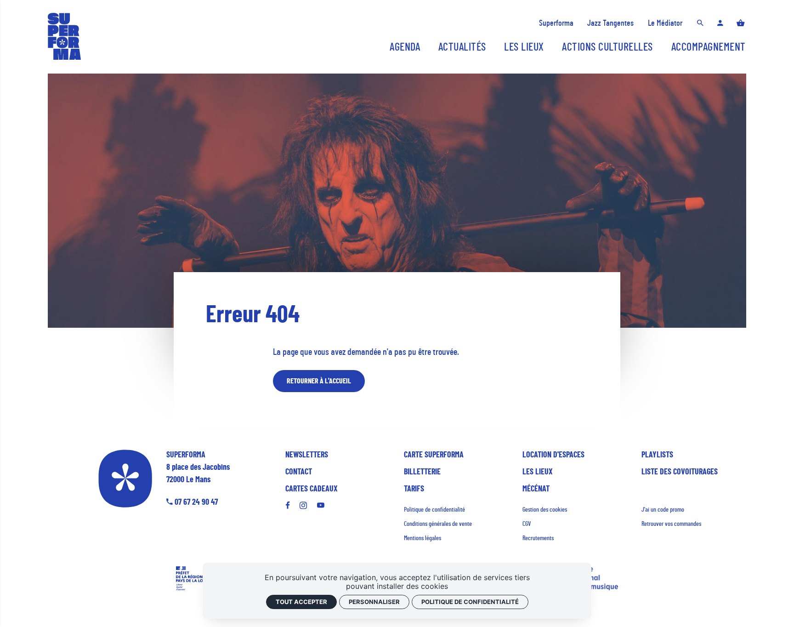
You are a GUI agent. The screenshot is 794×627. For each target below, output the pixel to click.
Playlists (657, 455)
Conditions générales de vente (438, 524)
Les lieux (537, 472)
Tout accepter (301, 601)
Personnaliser (374, 601)
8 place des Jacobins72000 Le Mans (198, 467)
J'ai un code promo (662, 510)
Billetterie (422, 472)
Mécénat (536, 489)
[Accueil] (64, 36)
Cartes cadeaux (311, 489)
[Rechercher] (700, 23)
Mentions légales (422, 538)
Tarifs (414, 489)
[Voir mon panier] (741, 23)
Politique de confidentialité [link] (470, 601)
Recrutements (538, 538)
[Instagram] (303, 505)
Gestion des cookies (544, 510)
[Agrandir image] (397, 201)
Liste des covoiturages (679, 472)
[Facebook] (290, 505)
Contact (298, 472)
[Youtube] (320, 505)
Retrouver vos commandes (671, 524)
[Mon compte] (720, 23)
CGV (526, 524)
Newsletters (306, 455)
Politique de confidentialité (434, 510)
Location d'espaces (553, 455)
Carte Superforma (434, 455)
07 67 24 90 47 (195, 502)
